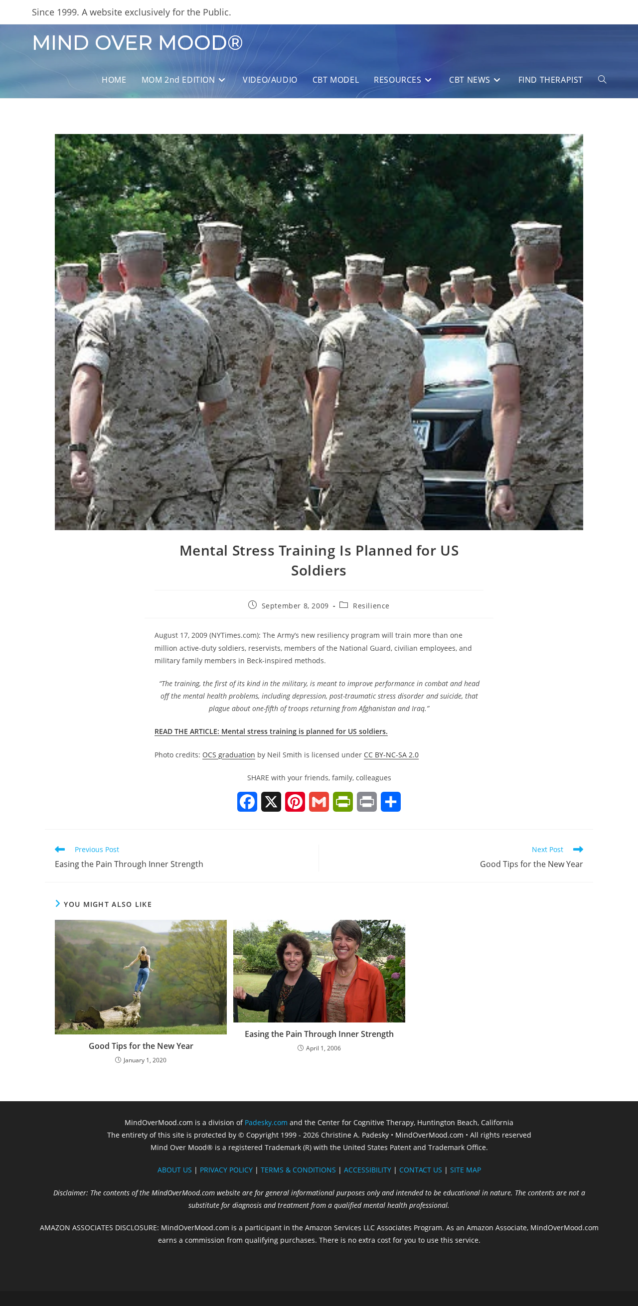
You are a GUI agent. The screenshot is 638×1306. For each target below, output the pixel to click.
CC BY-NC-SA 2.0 (391, 754)
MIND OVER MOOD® (137, 42)
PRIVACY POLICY (226, 1169)
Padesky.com (266, 1122)
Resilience (371, 605)
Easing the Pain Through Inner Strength (319, 1033)
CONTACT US (420, 1169)
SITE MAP (465, 1169)
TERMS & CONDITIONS (298, 1169)
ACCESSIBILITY (367, 1169)
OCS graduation (228, 754)
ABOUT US (175, 1169)
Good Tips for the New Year (141, 1045)
